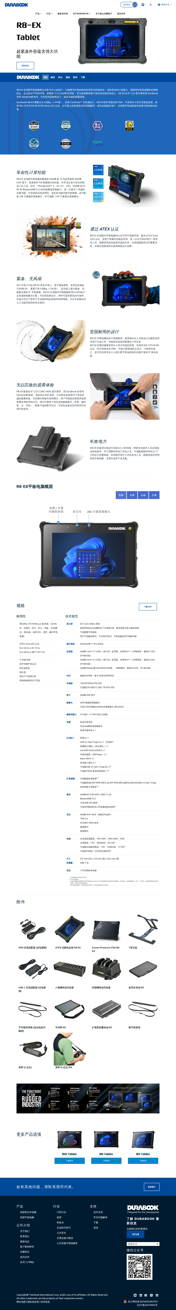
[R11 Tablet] (143, 1139)
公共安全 (61, 1232)
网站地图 (21, 1301)
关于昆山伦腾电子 (104, 13)
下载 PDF (148, 607)
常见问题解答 (100, 1217)
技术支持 (98, 1212)
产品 (37, 13)
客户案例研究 (27, 1246)
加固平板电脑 (27, 1217)
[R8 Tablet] (106, 1139)
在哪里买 (24, 1251)
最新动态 (24, 1241)
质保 (96, 1227)
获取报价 (25, 66)
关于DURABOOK (81, 13)
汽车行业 (61, 1212)
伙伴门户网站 (27, 1262)
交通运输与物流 (65, 1238)
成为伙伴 (121, 13)
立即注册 (135, 1234)
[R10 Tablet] (70, 1139)
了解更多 (69, 1161)
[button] (143, 4)
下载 (96, 1222)
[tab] (121, 495)
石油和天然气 (64, 1227)
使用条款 (45, 1301)
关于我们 (24, 1231)
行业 (49, 13)
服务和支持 (63, 13)
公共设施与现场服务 (67, 1243)
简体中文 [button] (165, 4)
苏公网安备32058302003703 (143, 1301)
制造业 (60, 1222)
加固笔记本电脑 (28, 1212)
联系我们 (24, 1236)
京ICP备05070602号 (147, 1305)
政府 (59, 1217)
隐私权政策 (33, 1301)
